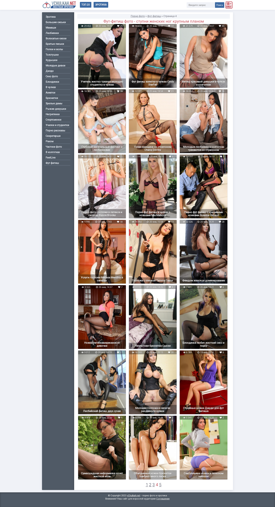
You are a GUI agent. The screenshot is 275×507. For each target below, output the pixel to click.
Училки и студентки (57, 125)
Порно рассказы (55, 130)
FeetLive (51, 157)
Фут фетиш (52, 162)
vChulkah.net (133, 495)
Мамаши (51, 27)
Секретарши (53, 135)
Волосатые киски (56, 38)
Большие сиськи (56, 22)
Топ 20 (85, 4)
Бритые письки (55, 43)
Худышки (51, 60)
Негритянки (53, 114)
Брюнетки (52, 98)
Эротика (101, 4)
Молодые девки (55, 65)
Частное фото (54, 146)
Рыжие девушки (56, 108)
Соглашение (163, 498)
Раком (49, 141)
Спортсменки (53, 119)
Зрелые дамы (54, 103)
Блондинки (52, 81)
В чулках (51, 87)
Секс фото (52, 76)
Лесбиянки (52, 33)
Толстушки (52, 54)
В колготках (53, 152)
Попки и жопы (54, 49)
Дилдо (50, 70)
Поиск (219, 5)
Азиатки (50, 92)
